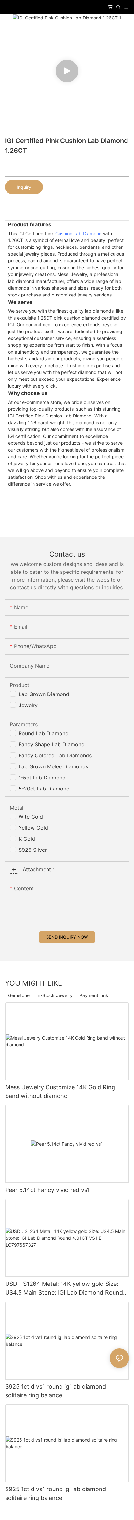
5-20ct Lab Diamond (44, 788)
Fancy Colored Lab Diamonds (55, 755)
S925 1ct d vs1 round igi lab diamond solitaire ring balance (55, 1391)
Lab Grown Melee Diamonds (53, 766)
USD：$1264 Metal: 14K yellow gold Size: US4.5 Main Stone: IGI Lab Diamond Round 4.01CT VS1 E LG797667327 (64, 1288)
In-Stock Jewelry (54, 995)
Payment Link (93, 995)
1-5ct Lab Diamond (42, 777)
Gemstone (19, 995)
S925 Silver (33, 850)
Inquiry (24, 187)
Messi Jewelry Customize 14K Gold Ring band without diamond (60, 1091)
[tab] (67, 215)
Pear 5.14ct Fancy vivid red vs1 (47, 1190)
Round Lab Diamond (44, 733)
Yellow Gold (33, 828)
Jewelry (28, 705)
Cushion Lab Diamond (78, 233)
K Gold (27, 839)
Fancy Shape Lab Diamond (52, 744)
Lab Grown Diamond (44, 694)
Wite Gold (31, 817)
